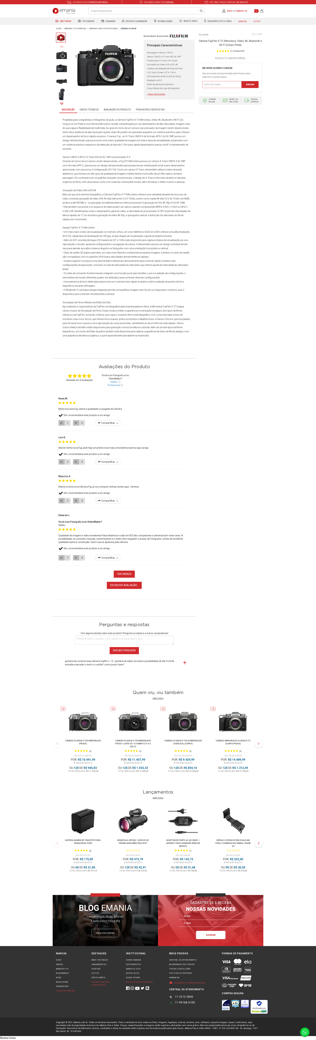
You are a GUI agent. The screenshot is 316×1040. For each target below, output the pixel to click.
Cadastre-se (241, 11)
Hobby (113, 382)
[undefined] (105, 66)
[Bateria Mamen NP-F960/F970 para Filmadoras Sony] (83, 822)
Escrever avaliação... (124, 585)
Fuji (119, 136)
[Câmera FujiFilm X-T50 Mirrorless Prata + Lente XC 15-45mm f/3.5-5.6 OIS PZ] (133, 722)
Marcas (242, 21)
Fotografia (88, 21)
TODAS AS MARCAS (65, 991)
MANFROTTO (62, 969)
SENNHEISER (62, 986)
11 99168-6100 (184, 1002)
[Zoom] (61, 55)
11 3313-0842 (183, 996)
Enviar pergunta (124, 650)
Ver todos (65, 21)
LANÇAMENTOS (99, 964)
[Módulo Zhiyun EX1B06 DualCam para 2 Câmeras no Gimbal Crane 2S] (233, 822)
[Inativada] (226, 1005)
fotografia (113, 306)
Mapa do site (133, 969)
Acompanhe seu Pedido (182, 964)
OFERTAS (96, 969)
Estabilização (164, 21)
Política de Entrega (180, 973)
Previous (62, 46)
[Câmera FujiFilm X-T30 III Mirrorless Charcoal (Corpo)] (183, 722)
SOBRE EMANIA (133, 960)
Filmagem (110, 21)
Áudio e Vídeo (190, 21)
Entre (229, 11)
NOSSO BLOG (132, 973)
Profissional (114, 385)
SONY (59, 960)
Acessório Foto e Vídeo (219, 21)
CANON (59, 964)
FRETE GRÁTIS (98, 978)
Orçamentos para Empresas (189, 983)
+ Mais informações (156, 94)
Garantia (174, 978)
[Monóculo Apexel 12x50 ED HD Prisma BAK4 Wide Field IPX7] (133, 822)
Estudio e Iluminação (136, 21)
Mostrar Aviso (8, 1038)
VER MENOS (124, 574)
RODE (58, 978)
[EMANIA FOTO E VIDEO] (58, 28)
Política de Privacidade (139, 982)
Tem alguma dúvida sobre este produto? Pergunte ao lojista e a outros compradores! (124, 633)
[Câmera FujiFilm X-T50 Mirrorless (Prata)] (83, 722)
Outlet (257, 21)
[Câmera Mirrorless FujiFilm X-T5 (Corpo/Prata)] (233, 722)
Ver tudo (158, 698)
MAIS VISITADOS (100, 960)
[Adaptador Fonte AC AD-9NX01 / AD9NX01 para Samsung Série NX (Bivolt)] (183, 822)
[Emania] (64, 11)
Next (62, 104)
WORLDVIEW (62, 982)
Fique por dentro (105, 933)
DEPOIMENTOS (133, 964)
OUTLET (95, 973)
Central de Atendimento (183, 960)
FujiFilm (203, 34)
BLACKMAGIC (62, 973)
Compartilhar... (109, 423)
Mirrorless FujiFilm (161, 306)
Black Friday (133, 978)
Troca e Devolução (180, 969)
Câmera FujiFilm (112, 194)
